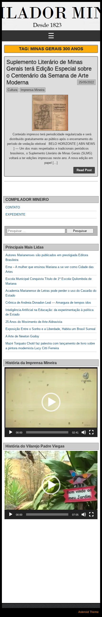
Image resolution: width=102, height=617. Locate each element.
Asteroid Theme (88, 612)
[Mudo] (83, 432)
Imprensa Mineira (32, 90)
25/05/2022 (86, 82)
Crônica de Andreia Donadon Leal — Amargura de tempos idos (48, 302)
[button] (51, 402)
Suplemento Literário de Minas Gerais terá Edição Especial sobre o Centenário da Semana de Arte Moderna (49, 72)
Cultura (12, 90)
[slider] (47, 432)
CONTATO (12, 207)
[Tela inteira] (91, 432)
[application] (51, 402)
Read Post (84, 170)
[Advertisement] (44, 558)
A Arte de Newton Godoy (22, 336)
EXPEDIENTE (15, 214)
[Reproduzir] (10, 432)
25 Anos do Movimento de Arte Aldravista (33, 322)
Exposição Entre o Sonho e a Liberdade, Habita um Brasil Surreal (50, 329)
